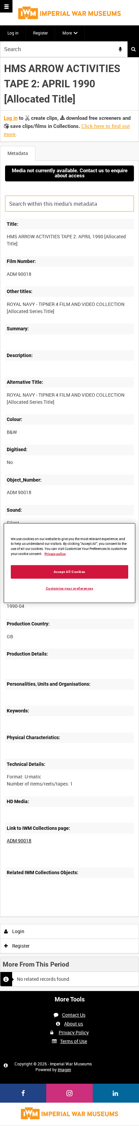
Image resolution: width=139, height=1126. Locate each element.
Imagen (64, 1069)
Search (133, 49)
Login (17, 931)
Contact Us (73, 1015)
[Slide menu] (6, 6)
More (67, 33)
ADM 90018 (19, 840)
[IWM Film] (69, 13)
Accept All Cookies (69, 572)
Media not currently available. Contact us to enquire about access (70, 173)
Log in (13, 33)
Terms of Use (73, 1041)
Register (40, 33)
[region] (69, 563)
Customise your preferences (69, 588)
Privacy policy (55, 554)
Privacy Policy (74, 1032)
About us (73, 1023)
